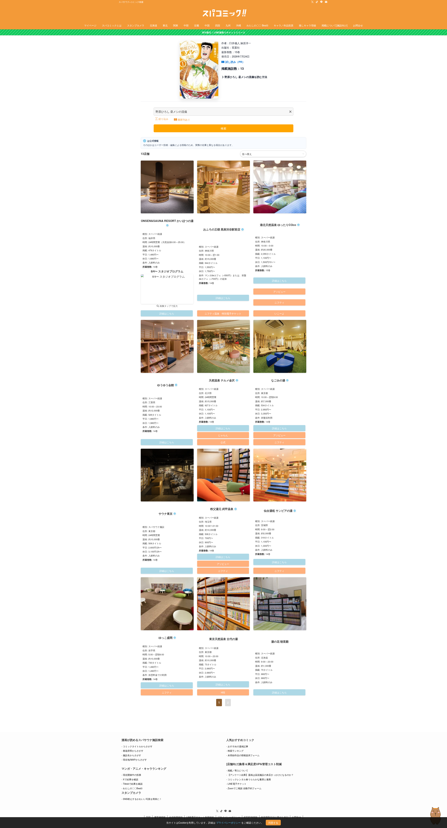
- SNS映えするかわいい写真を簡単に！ (142, 799)
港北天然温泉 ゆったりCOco (278, 225)
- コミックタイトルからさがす (137, 746)
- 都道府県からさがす (132, 750)
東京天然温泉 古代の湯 (223, 639)
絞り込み (163, 119)
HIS (223, 692)
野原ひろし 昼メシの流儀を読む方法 (246, 77)
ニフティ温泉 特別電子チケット (223, 313)
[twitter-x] (312, 2)
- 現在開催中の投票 (131, 774)
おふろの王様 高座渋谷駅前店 (221, 229)
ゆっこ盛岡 (166, 638)
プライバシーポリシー (228, 822)
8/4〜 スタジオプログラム (167, 271)
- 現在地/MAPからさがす (134, 759)
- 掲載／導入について (237, 770)
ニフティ (279, 302)
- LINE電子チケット (236, 783)
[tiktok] (317, 2)
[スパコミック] (223, 13)
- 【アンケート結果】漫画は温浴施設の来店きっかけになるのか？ (260, 774)
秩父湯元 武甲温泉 (221, 509)
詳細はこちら (166, 313)
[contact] (326, 2)
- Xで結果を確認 (130, 779)
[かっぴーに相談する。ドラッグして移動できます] (435, 816)
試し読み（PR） (235, 62)
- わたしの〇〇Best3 (132, 788)
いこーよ (279, 313)
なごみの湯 (278, 380)
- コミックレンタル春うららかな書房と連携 (248, 779)
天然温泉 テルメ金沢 (222, 380)
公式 (223, 442)
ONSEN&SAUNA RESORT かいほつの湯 (167, 221)
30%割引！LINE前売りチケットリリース (223, 32)
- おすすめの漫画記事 (237, 746)
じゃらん (223, 435)
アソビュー (279, 291)
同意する (273, 822)
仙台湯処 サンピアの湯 (278, 511)
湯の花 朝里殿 (280, 641)
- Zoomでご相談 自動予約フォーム (243, 788)
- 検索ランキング (235, 750)
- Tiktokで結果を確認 (132, 783)
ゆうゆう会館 (165, 385)
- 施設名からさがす (131, 755)
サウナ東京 (166, 514)
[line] (321, 2)
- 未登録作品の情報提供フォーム (242, 755)
